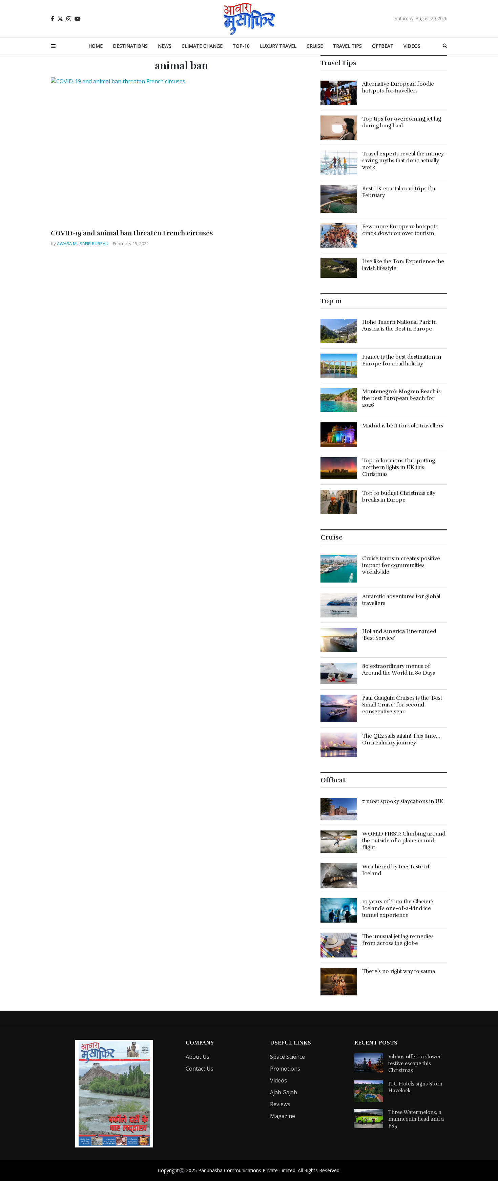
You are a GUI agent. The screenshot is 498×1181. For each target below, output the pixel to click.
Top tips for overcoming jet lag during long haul (401, 122)
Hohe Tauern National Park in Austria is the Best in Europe (399, 325)
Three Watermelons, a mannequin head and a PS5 (416, 1119)
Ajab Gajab (283, 1092)
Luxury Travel (278, 46)
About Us (197, 1056)
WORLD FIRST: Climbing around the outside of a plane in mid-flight (403, 840)
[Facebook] (52, 18)
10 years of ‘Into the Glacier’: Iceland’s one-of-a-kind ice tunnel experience (397, 908)
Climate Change (202, 46)
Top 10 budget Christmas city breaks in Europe (398, 496)
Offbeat (382, 46)
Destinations (130, 46)
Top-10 (241, 46)
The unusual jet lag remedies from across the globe (398, 940)
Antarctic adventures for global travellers (401, 600)
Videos (411, 46)
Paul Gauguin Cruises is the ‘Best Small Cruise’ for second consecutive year (402, 705)
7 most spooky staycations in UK (402, 801)
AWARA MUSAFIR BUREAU (83, 243)
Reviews (280, 1104)
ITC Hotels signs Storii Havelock (415, 1087)
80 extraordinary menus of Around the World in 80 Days (398, 669)
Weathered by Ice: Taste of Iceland (396, 870)
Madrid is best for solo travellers (402, 425)
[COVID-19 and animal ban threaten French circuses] (181, 150)
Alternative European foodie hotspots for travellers (398, 87)
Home (95, 46)
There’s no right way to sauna (398, 971)
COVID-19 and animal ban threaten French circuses (132, 233)
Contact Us (199, 1068)
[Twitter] (60, 18)
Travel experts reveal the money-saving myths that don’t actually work (404, 160)
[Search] (445, 46)
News (164, 46)
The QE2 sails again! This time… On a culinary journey (401, 739)
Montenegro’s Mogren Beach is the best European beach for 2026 (401, 398)
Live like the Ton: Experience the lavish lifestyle (403, 265)
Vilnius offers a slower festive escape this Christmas (414, 1063)
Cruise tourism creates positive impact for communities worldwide (401, 565)
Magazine (282, 1116)
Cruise (315, 46)
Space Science (287, 1056)
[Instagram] (68, 18)
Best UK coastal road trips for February (399, 192)
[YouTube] (78, 18)
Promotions (285, 1068)
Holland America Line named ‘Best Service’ (399, 634)
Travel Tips (347, 46)
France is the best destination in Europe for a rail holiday (401, 360)
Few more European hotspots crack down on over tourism (400, 230)
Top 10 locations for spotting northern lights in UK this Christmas (398, 467)
